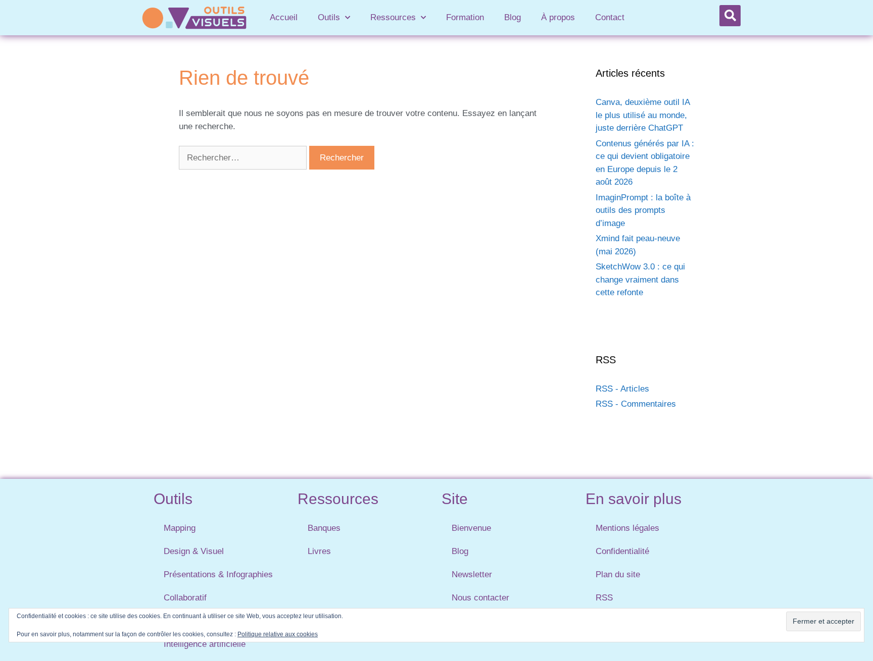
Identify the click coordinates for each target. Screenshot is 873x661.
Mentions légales (627, 528)
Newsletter (472, 574)
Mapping (180, 528)
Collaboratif (185, 597)
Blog (512, 17)
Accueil (284, 17)
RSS (604, 597)
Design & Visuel (194, 551)
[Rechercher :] (244, 157)
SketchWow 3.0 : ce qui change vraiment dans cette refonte (640, 279)
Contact (609, 17)
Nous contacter (480, 597)
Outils (329, 17)
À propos (558, 17)
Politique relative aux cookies (277, 634)
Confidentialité (622, 551)
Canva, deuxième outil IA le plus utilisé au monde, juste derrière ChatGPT (643, 115)
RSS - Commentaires (636, 404)
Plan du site (618, 574)
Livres (319, 551)
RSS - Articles (622, 389)
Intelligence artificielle (205, 644)
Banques (324, 528)
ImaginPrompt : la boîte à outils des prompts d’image (643, 210)
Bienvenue (471, 528)
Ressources (393, 17)
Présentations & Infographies (218, 574)
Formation (465, 17)
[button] (730, 15)
